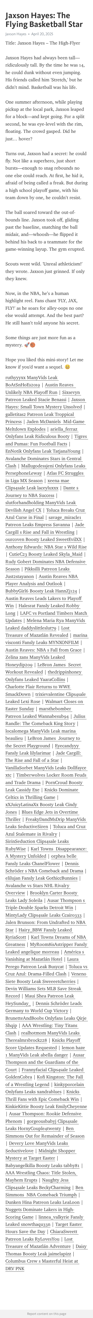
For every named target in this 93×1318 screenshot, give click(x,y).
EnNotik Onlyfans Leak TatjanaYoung (42, 451)
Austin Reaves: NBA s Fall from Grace (43, 650)
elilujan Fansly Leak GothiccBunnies (41, 878)
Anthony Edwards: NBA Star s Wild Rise (46, 547)
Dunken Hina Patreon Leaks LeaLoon (42, 1202)
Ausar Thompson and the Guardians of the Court (45, 1062)
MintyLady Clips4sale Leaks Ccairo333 (43, 915)
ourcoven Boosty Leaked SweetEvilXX (43, 539)
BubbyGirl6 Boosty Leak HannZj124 (41, 591)
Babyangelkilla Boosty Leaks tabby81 (42, 1165)
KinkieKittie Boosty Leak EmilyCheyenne (46, 1106)
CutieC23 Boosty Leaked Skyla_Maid (45, 554)
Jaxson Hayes (15, 34)
